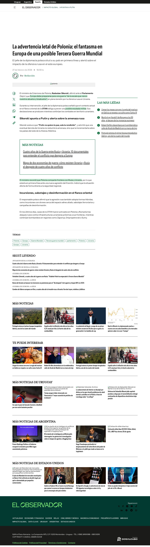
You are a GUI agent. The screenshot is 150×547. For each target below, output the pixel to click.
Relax (56, 518)
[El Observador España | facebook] (123, 506)
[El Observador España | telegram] (131, 510)
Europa (25, 241)
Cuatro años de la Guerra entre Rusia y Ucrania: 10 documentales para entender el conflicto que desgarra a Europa (48, 264)
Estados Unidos (50, 2)
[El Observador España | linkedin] (121, 510)
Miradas (124, 518)
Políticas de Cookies (20, 543)
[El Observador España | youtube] (132, 506)
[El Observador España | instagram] (127, 506)
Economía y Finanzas (34, 518)
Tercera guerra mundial (55, 241)
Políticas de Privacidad (38, 543)
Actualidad (17, 518)
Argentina (28, 2)
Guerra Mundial (37, 241)
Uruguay (17, 2)
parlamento (71, 241)
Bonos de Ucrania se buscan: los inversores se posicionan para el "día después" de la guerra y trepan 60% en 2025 (48, 283)
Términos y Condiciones (57, 543)
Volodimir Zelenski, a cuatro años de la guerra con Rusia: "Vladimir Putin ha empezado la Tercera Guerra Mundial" (48, 276)
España (38, 2)
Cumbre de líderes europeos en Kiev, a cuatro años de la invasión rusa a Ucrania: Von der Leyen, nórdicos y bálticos (48, 289)
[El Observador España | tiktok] (136, 506)
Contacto (71, 543)
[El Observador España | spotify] (126, 510)
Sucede (48, 518)
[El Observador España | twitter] (119, 506)
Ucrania (91, 241)
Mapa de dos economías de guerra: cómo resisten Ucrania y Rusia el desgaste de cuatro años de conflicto (45, 270)
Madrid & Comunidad (89, 518)
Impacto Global (51, 7)
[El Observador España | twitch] (136, 510)
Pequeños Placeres (110, 518)
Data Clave (33, 522)
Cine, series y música (70, 518)
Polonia (16, 241)
